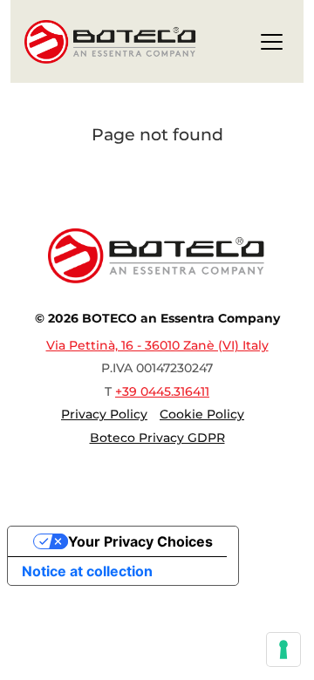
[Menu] (272, 45)
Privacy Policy (104, 414)
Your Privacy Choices (140, 541)
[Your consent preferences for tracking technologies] (283, 649)
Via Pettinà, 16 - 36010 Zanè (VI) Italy (157, 345)
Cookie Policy (202, 414)
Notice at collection (87, 571)
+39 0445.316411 (162, 391)
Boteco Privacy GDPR (157, 437)
